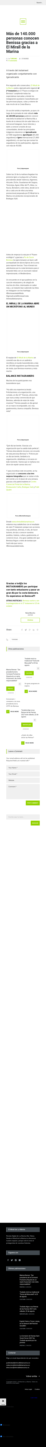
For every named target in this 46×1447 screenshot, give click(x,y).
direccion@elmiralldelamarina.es (17, 1367)
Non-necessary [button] (5, 1434)
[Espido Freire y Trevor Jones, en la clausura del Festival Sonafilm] (11, 1326)
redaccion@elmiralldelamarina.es (18, 1365)
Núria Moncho (30, 613)
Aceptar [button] (27, 1397)
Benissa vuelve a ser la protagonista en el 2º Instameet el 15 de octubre (22, 603)
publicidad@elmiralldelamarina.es (18, 1363)
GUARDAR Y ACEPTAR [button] (8, 1446)
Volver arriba (31, 1376)
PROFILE (30, 620)
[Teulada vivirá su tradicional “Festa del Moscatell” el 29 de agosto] (11, 1296)
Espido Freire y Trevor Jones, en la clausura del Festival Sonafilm (30, 1323)
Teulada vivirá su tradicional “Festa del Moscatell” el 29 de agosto (32, 662)
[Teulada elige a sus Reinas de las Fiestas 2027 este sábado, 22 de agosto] (28, 701)
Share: (9, 630)
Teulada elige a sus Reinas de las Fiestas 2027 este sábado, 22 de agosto (29, 713)
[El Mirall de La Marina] (23, 11)
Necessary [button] (3, 1423)
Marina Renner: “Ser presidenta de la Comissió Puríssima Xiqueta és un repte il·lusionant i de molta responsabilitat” (13, 675)
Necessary (6, 1425)
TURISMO (13, 58)
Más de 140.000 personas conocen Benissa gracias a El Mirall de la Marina (22, 42)
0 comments (12, 61)
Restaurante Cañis (13, 487)
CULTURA (29, 673)
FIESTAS (10, 688)
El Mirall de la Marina (25, 358)
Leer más (34, 1397)
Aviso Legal (28, 1389)
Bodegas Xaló (27, 487)
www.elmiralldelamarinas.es (23, 522)
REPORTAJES (27, 724)
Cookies (37, 1389)
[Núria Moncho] (11, 616)
